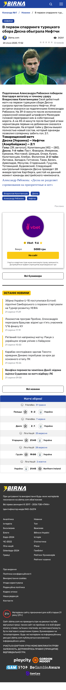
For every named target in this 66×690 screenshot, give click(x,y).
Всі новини (33, 389)
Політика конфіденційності (17, 574)
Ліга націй (8, 546)
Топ (36, 523)
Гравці (6, 555)
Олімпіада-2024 (11, 550)
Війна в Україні (41, 532)
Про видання (10, 569)
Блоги (6, 532)
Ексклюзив (9, 528)
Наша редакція (10, 596)
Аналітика (8, 519)
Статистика (40, 541)
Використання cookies (14, 578)
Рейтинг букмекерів (44, 555)
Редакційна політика (14, 587)
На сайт (33, 255)
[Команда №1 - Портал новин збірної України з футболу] (12, 4)
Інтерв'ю (7, 523)
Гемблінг (38, 550)
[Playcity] (22, 660)
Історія (37, 537)
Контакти (8, 600)
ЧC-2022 (7, 541)
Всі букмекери (33, 275)
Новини (8, 21)
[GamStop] (17, 667)
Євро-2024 (8, 537)
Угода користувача (13, 583)
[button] (50, 4)
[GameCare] (33, 673)
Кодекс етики (10, 591)
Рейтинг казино (42, 559)
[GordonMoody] (42, 660)
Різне (36, 546)
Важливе (38, 528)
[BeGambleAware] (45, 667)
